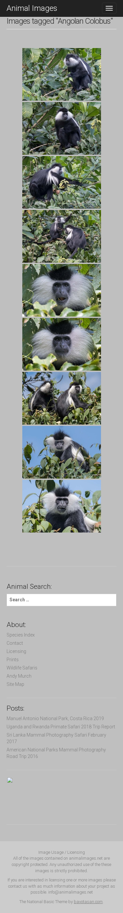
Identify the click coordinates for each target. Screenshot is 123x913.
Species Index (21, 635)
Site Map (15, 684)
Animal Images (32, 8)
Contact (15, 643)
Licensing (16, 651)
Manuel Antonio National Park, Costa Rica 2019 (55, 718)
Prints (13, 659)
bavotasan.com (88, 901)
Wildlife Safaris (22, 667)
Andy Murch (19, 676)
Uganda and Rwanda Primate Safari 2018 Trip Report (61, 726)
